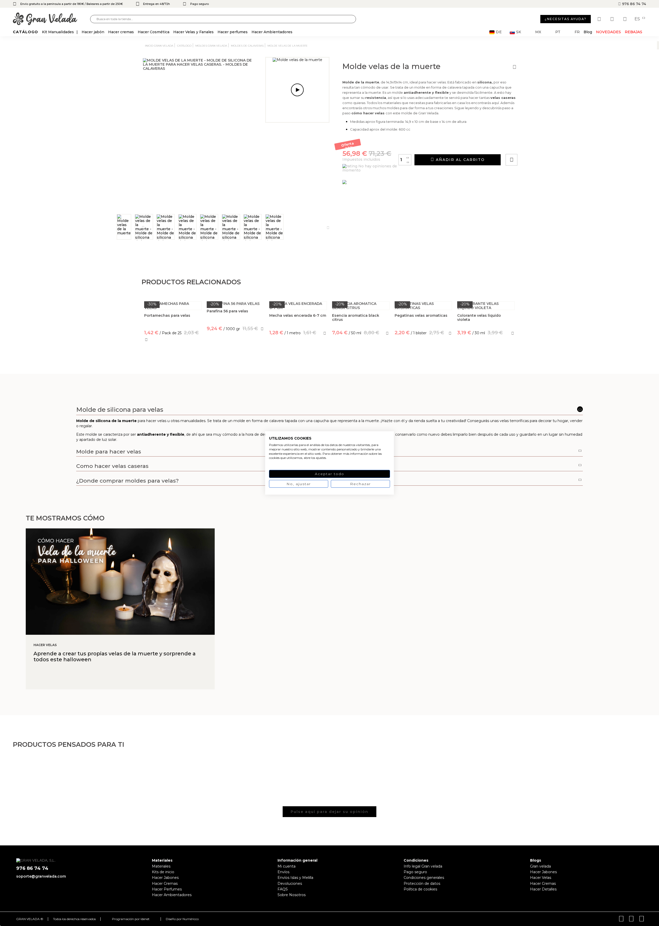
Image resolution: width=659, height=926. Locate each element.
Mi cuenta (287, 866)
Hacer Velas (540, 877)
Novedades (608, 31)
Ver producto (235, 351)
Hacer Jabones (165, 877)
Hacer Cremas (165, 883)
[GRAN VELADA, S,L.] (51, 19)
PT (557, 32)
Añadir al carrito (459, 159)
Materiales (161, 866)
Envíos (283, 872)
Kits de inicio (163, 872)
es (638, 19)
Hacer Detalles (543, 889)
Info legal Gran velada (423, 866)
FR (577, 32)
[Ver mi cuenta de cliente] (613, 19)
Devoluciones (290, 883)
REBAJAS (633, 31)
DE (499, 32)
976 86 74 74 (633, 4)
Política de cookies (420, 889)
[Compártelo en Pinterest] (542, 145)
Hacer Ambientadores (172, 895)
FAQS (283, 889)
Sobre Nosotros (292, 895)
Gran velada (540, 866)
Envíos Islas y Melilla (295, 877)
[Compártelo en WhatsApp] (531, 145)
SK (518, 32)
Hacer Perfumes (167, 889)
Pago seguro (415, 872)
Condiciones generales (424, 877)
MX (538, 32)
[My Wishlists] (600, 19)
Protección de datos (422, 883)
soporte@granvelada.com (41, 876)
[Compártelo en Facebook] (537, 145)
